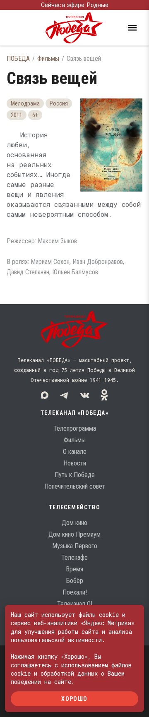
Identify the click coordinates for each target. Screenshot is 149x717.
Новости (74, 463)
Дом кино (74, 523)
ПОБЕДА (18, 58)
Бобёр (74, 581)
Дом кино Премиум (74, 534)
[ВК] (84, 395)
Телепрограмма (74, 428)
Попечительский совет (74, 486)
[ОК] (104, 395)
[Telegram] (64, 395)
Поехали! (74, 592)
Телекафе (74, 557)
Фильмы (48, 58)
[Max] (45, 395)
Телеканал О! (74, 604)
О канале (75, 452)
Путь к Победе (75, 475)
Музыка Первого (74, 546)
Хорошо (74, 698)
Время (74, 569)
